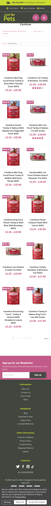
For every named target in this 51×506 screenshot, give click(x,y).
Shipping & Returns (25, 448)
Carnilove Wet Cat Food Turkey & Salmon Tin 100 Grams (37, 128)
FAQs (25, 400)
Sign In (26, 8)
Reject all (20, 502)
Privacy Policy (25, 441)
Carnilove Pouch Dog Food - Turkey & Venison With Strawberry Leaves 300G (13, 317)
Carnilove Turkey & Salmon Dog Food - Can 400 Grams (38, 314)
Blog (26, 413)
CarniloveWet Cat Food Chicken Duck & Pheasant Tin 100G (38, 175)
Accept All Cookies (37, 502)
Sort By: (4, 43)
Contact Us (25, 393)
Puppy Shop (26, 420)
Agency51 (25, 483)
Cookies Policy (25, 445)
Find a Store (13, 8)
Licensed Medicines (25, 424)
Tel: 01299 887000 (25, 472)
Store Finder (26, 396)
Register (32, 8)
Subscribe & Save (25, 417)
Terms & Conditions (25, 437)
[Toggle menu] (43, 18)
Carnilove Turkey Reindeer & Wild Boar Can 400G (38, 270)
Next (46, 338)
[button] (23, 32)
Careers (25, 452)
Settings (7, 502)
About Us (25, 389)
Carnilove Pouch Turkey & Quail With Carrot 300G (37, 223)
